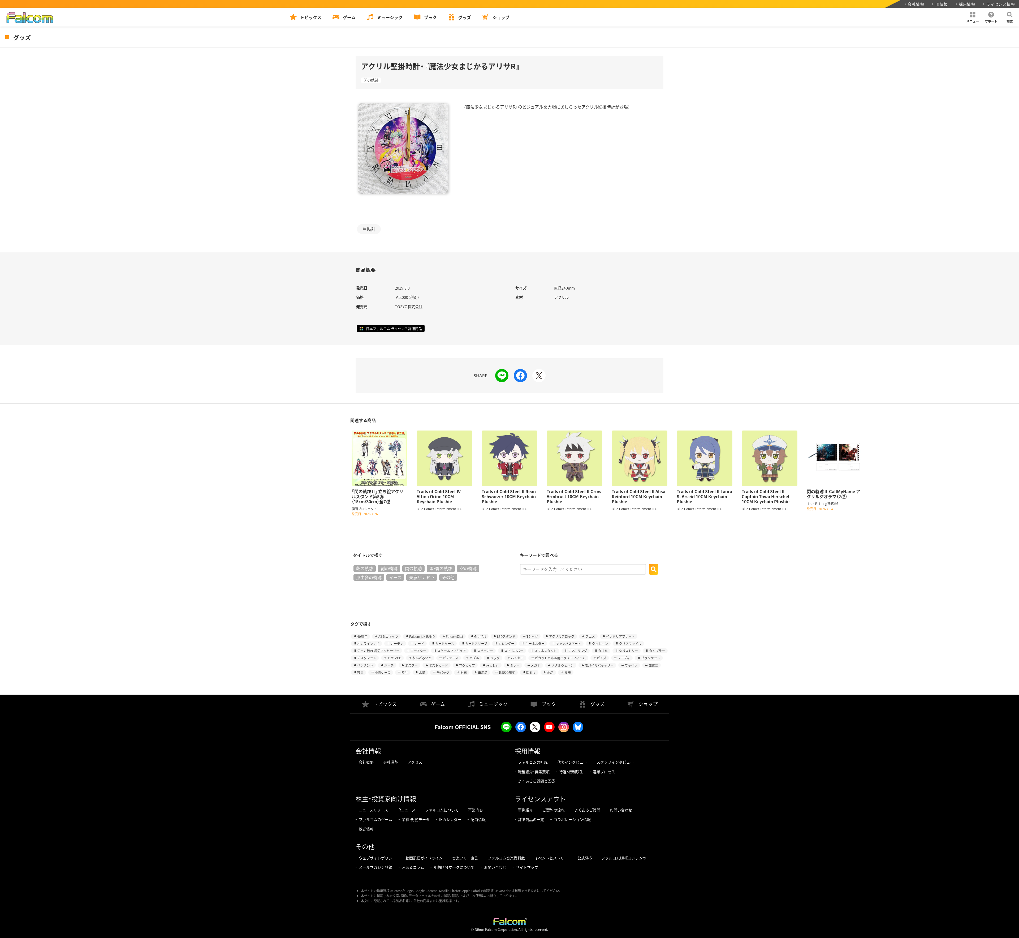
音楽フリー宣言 (465, 857)
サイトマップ (527, 867)
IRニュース (407, 809)
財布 (463, 672)
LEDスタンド (506, 636)
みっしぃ (492, 665)
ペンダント (365, 665)
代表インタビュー (572, 762)
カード (419, 643)
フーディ (624, 658)
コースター (418, 650)
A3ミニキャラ (388, 636)
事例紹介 (525, 809)
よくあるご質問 (587, 809)
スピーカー (485, 650)
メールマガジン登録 (375, 867)
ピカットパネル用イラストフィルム (560, 658)
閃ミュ (531, 672)
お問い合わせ (621, 809)
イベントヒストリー (551, 857)
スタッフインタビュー (615, 762)
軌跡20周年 (507, 672)
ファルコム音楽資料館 (506, 857)
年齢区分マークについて (454, 867)
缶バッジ (443, 672)
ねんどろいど (421, 658)
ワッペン (631, 665)
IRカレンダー (450, 819)
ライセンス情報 (1000, 4)
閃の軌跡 (371, 80)
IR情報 (941, 4)
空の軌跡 (468, 568)
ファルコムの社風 (533, 762)
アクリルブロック (561, 636)
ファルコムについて (442, 809)
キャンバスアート (568, 643)
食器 (567, 672)
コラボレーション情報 (572, 819)
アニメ (590, 636)
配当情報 (478, 819)
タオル (603, 650)
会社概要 (366, 762)
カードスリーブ (476, 643)
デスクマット (366, 658)
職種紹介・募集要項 (534, 771)
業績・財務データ (416, 819)
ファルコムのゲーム (375, 819)
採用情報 (967, 4)
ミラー (515, 665)
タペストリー (628, 650)
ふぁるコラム (413, 867)
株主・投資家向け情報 (386, 798)
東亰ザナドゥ (421, 577)
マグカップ (467, 665)
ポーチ (389, 665)
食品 (550, 672)
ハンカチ (517, 658)
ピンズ (601, 658)
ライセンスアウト (540, 798)
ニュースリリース (373, 809)
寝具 (360, 672)
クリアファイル (630, 643)
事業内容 (475, 809)
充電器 (653, 665)
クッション (600, 643)
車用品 (482, 672)
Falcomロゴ (454, 636)
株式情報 (366, 829)
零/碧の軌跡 (440, 568)
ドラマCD (394, 658)
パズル (474, 658)
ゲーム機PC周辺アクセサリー (378, 650)
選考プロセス (604, 771)
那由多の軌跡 (369, 577)
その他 (448, 577)
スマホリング (577, 650)
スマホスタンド (545, 650)
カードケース (444, 643)
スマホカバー (513, 650)
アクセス (415, 762)
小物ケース (382, 672)
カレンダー (506, 643)
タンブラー (657, 650)
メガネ (535, 665)
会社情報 (916, 4)
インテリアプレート (620, 636)
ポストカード (438, 665)
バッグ (495, 658)
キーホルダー (535, 643)
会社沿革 (390, 762)
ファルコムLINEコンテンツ (623, 857)
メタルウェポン (562, 665)
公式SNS (584, 857)
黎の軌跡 (364, 568)
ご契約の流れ (553, 809)
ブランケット (650, 658)
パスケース (450, 658)
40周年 (362, 636)
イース (395, 577)
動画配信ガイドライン (424, 857)
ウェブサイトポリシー (377, 857)
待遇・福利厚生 (571, 771)
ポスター (411, 665)
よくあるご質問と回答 (536, 781)
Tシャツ (532, 636)
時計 (371, 229)
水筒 (422, 672)
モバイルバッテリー (599, 665)
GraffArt (480, 636)
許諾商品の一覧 (531, 819)
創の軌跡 (389, 568)
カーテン (397, 643)
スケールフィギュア (451, 650)
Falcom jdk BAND (422, 636)
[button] (972, 17)
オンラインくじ (368, 643)
